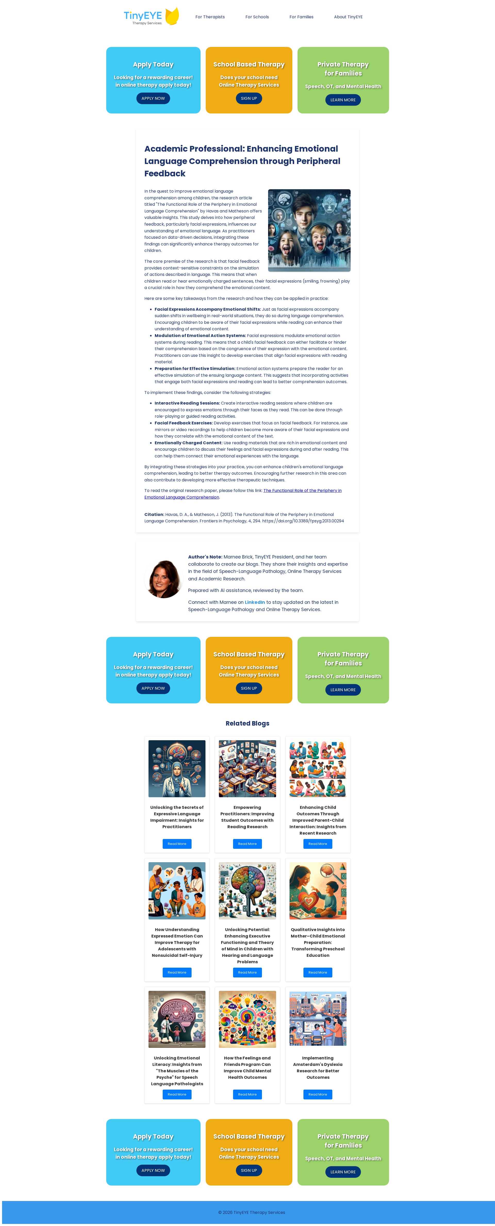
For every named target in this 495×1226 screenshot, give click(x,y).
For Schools (257, 17)
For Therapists (210, 17)
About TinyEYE (348, 17)
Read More (178, 845)
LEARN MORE (343, 100)
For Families (302, 17)
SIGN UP (249, 98)
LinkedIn (255, 602)
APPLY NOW (153, 98)
